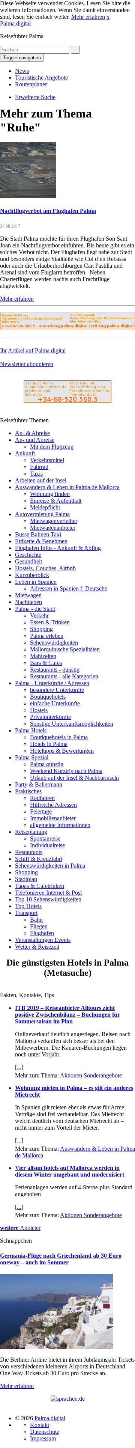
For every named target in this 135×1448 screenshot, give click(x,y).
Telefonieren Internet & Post (48, 892)
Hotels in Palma (49, 744)
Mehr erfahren (88, 17)
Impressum (43, 1438)
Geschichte (28, 554)
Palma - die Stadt (35, 609)
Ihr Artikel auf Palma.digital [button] (33, 350)
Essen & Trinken (50, 622)
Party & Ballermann (38, 784)
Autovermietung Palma (42, 514)
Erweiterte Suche (35, 97)
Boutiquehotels (48, 696)
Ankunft (25, 453)
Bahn (36, 919)
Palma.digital (15, 23)
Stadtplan (26, 879)
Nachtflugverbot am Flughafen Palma (48, 211)
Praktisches (28, 791)
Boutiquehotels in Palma (59, 737)
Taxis (36, 473)
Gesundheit (28, 561)
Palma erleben (46, 636)
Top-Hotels (28, 906)
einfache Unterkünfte (55, 703)
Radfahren (42, 798)
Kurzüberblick (32, 575)
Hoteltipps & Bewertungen (62, 750)
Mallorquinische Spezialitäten (65, 649)
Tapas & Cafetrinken (39, 886)
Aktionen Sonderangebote (91, 1075)
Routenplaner (31, 84)
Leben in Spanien (36, 582)
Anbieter (20, 1228)
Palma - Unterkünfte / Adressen (52, 683)
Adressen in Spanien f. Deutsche (68, 588)
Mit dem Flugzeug (52, 446)
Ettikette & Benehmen (41, 541)
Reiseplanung (31, 832)
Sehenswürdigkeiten (54, 642)
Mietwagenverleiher (53, 521)
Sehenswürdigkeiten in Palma (50, 865)
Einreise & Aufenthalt (55, 500)
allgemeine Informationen (60, 825)
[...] (19, 1067)
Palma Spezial (31, 757)
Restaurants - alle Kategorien (64, 676)
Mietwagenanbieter (52, 527)
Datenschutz (44, 1431)
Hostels (39, 710)
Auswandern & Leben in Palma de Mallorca (67, 487)
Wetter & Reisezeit (37, 946)
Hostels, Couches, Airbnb (45, 568)
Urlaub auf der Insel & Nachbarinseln (74, 777)
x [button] (108, 17)
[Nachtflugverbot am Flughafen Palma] (28, 196)
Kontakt (39, 1425)
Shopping (41, 629)
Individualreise (47, 845)
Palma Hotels (30, 730)
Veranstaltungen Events (42, 940)
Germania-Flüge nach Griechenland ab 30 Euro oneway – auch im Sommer (61, 1259)
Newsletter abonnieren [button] (26, 364)
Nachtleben (28, 602)
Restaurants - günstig (55, 669)
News (22, 71)
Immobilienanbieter (53, 818)
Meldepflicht (45, 507)
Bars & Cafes (46, 663)
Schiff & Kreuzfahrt (38, 859)
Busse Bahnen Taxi (38, 534)
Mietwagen (28, 595)
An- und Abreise (34, 440)
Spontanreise (45, 838)
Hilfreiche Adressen (53, 805)
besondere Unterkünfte (57, 690)
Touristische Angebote (41, 77)
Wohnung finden (50, 494)
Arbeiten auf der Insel (40, 480)
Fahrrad (39, 467)
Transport (26, 913)
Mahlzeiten (43, 656)
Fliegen (39, 926)
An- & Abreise (32, 433)
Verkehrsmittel (47, 460)
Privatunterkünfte (50, 717)
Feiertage (41, 811)
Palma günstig (46, 764)
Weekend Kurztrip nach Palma (66, 771)
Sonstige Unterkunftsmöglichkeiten (71, 723)
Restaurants (28, 852)
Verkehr (39, 615)
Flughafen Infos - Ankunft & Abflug (58, 548)
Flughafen (42, 933)
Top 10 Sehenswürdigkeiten (48, 899)
